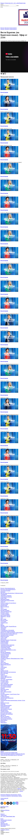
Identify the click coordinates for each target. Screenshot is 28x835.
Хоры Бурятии (4, 720)
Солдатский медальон (6, 653)
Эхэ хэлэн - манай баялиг (6, 679)
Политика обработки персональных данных (11, 794)
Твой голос (3, 662)
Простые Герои (4, 620)
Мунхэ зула (3, 651)
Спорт (2, 665)
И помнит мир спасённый (7, 714)
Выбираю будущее (5, 702)
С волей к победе (5, 681)
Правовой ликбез (5, 641)
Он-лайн (3, 693)
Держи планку (4, 675)
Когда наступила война (6, 712)
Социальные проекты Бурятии (8, 631)
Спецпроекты (4, 594)
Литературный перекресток (7, 697)
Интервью (3, 591)
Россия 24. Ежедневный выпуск (8, 589)
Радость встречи (4, 643)
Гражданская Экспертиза (6, 718)
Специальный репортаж (6, 596)
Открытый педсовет (5, 706)
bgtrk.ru (19, 788)
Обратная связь (4, 755)
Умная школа (4, 722)
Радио (2, 753)
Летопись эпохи (4, 604)
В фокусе (3, 674)
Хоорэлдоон (3, 638)
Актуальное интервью (6, 686)
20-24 (2, 624)
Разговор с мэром (5, 612)
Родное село (3, 699)
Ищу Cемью (3, 619)
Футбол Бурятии (4, 642)
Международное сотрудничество (8, 672)
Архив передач (13, 27)
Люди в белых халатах (6, 717)
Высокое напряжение (5, 652)
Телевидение (8, 3)
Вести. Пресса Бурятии (6, 691)
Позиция (3, 688)
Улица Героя (3, 627)
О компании (18, 753)
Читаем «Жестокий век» (6, 677)
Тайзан (2, 661)
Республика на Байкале (6, 685)
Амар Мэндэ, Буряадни (6, 595)
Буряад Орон (4, 598)
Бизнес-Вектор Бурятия (6, 705)
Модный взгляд (4, 710)
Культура (3, 668)
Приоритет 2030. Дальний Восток (8, 626)
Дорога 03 (3, 601)
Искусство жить (4, 673)
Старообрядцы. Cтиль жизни (7, 630)
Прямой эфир (18, 3)
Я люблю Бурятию (5, 696)
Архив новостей (4, 798)
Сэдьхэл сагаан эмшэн (6, 648)
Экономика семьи (5, 656)
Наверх (2, 751)
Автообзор (3, 628)
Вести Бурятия (4, 92)
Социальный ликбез (5, 647)
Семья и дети (4, 695)
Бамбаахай (3, 678)
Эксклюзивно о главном (6, 709)
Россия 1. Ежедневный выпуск (8, 588)
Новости (3, 3)
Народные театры (5, 689)
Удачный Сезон (4, 622)
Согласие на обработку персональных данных (11, 795)
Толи (2, 617)
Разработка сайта (4, 806)
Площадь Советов (5, 654)
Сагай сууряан (4, 637)
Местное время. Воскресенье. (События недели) (12, 593)
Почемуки (3, 704)
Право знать (3, 690)
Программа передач (12, 755)
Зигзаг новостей (4, 683)
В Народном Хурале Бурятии (7, 600)
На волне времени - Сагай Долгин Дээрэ (10, 694)
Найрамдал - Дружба (5, 616)
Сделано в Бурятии (5, 614)
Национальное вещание (9, 753)
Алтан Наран (4, 667)
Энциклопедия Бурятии (6, 646)
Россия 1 (3, 27)
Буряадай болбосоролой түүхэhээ (8, 649)
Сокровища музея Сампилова (7, 644)
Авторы (2, 799)
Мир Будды (3, 715)
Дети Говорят (4, 609)
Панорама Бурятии (5, 599)
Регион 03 (3, 721)
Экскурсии (19, 755)
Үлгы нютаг (3, 621)
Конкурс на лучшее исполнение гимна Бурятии (12, 632)
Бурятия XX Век (4, 670)
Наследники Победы (5, 615)
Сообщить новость (5, 829)
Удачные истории (5, 711)
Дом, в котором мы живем (7, 684)
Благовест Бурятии (5, 610)
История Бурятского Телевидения (8, 640)
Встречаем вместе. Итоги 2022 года (9, 633)
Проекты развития (5, 707)
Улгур (2, 607)
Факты (2, 669)
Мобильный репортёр (6, 664)
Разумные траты (4, 680)
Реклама (23, 753)
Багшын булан (4, 605)
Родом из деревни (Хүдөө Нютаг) (8, 603)
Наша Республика (5, 636)
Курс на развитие (5, 663)
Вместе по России (5, 606)
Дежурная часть (4, 657)
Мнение (2, 625)
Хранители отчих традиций (7, 635)
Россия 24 (7, 27)
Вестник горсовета (5, 716)
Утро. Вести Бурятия (5, 590)
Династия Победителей (6, 611)
